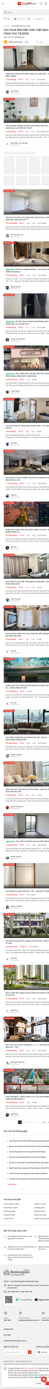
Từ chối (38, 1383)
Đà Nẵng (39, 1208)
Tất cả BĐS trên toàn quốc (21, 26)
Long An (9, 1218)
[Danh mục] (3, 3)
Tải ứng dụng (31, 4)
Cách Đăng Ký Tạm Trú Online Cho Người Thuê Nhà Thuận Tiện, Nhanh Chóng (20, 1257)
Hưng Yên (9, 1215)
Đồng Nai (39, 1211)
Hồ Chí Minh (11, 1204)
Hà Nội (40, 1204)
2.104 (43, 1122)
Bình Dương (11, 1208)
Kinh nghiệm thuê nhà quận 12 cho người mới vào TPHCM (20, 1237)
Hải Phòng (9, 1211)
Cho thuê (7, 26)
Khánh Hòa (40, 1215)
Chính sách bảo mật (31, 1368)
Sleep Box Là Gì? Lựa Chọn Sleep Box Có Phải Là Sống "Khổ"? (21, 1248)
